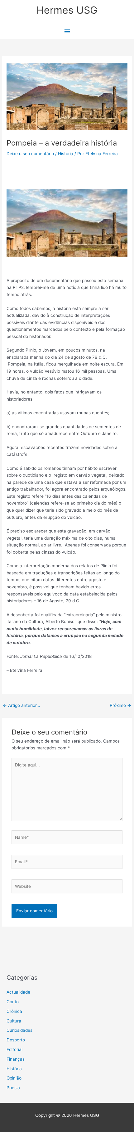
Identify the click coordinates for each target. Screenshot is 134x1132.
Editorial (14, 1049)
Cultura (14, 1020)
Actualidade (18, 992)
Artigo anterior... (21, 705)
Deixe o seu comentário (30, 153)
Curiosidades (19, 1030)
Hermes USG (67, 10)
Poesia (13, 1087)
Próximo (120, 705)
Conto (13, 1001)
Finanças (16, 1059)
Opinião (14, 1078)
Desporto (16, 1039)
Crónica (14, 1011)
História (65, 153)
